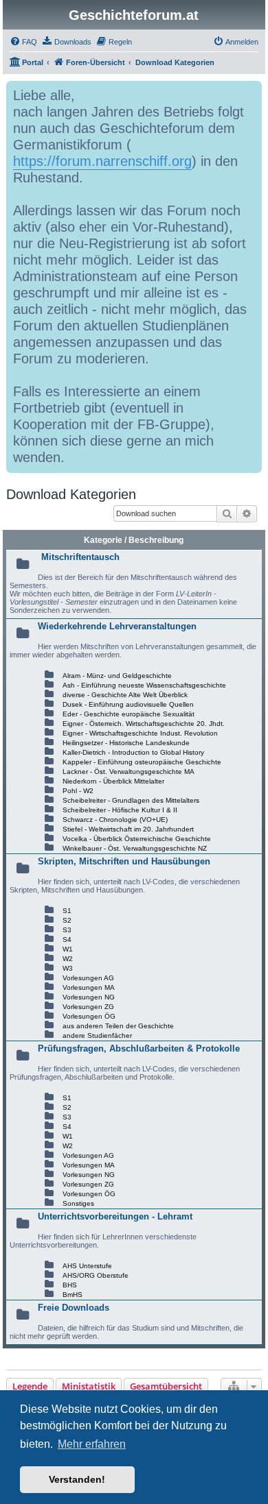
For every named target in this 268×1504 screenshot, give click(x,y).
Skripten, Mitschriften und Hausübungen (124, 861)
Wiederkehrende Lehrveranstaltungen (117, 626)
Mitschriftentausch (80, 557)
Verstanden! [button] (77, 1479)
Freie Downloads (73, 1307)
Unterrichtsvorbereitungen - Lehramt (115, 1216)
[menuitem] (23, 42)
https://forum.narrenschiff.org (102, 161)
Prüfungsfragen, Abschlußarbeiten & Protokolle (139, 1048)
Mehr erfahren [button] (92, 1444)
